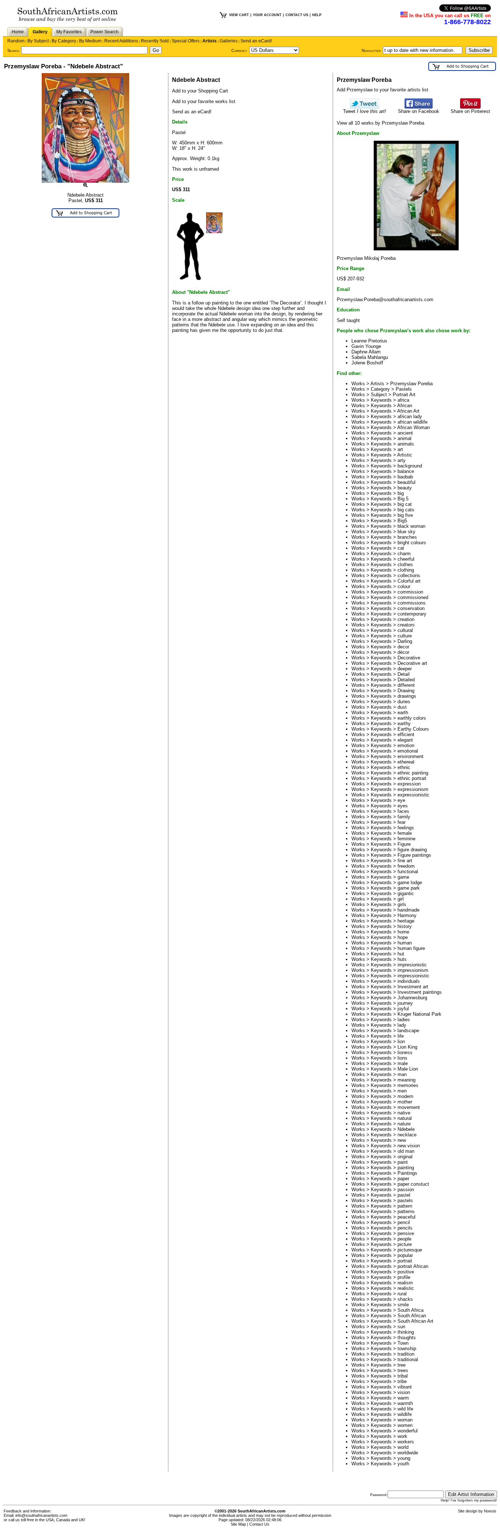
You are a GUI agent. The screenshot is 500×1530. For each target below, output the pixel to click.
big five (405, 515)
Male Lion (408, 1069)
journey (405, 1003)
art (400, 449)
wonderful (408, 1431)
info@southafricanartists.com (41, 1515)
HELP (316, 15)
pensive (406, 1233)
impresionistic (412, 964)
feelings (406, 827)
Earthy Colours (413, 729)
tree (402, 1365)
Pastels (404, 389)
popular (405, 1255)
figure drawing (412, 849)
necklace (407, 1134)
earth (403, 712)
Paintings (407, 1173)
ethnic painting (413, 773)
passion (406, 1189)
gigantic (406, 893)
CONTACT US (297, 15)
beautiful (406, 482)
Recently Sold (155, 40)
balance (406, 471)
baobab (405, 477)
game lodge (410, 882)
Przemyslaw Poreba (411, 383)
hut (401, 954)
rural (402, 1293)
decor (403, 647)
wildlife (405, 1414)
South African (412, 1315)
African (404, 405)
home (403, 932)
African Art (408, 411)
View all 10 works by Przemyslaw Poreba (380, 123)
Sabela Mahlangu (369, 357)
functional (408, 871)
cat (401, 548)
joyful (403, 1008)
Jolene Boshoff (367, 363)
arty (402, 460)
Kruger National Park (419, 1014)
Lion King (407, 1047)
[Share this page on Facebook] (418, 107)
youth (403, 1463)
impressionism (413, 970)
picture (405, 1244)
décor (403, 652)
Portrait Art (404, 394)
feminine (406, 838)
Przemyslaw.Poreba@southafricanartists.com (385, 299)
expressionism (413, 789)
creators (406, 625)
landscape (408, 1030)
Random (16, 40)
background (410, 466)
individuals (409, 981)
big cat (405, 504)
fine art (405, 860)
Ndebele (406, 1129)
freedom (406, 866)
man (402, 1074)
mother (405, 1102)
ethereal (406, 762)
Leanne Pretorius (369, 341)
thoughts (407, 1337)
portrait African (413, 1266)
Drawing (406, 690)
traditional (408, 1359)
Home (18, 31)
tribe (402, 1381)
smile (403, 1304)
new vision (409, 1145)
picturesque (410, 1250)
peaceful (406, 1217)
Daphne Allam (366, 352)
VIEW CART (239, 15)
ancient (405, 433)
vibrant (405, 1387)
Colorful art (409, 581)
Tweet (364, 111)
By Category (64, 40)
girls (402, 904)
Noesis (490, 1511)
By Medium (90, 40)
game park (409, 888)
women (405, 1425)
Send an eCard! (256, 40)
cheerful (406, 559)
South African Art (415, 1321)
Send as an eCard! (192, 111)
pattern (405, 1206)
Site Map (238, 1524)
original (405, 1156)
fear (402, 822)
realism (405, 1282)
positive (406, 1272)
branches (407, 537)
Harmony (407, 915)
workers (406, 1441)
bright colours (412, 542)
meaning (406, 1080)
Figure (404, 844)
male (403, 1063)
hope (403, 937)
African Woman (413, 427)
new (402, 1140)
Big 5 (403, 498)
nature (404, 1123)
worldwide (408, 1452)
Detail (404, 674)
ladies (404, 1019)
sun (401, 1326)
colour (404, 586)
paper (403, 1178)
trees (403, 1370)
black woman (411, 526)
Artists (209, 40)
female (405, 833)
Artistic (404, 455)
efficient (406, 734)
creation (406, 619)
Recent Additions (121, 40)
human (405, 943)
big (401, 493)
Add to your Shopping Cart (200, 91)
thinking (406, 1332)
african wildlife (413, 422)
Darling (405, 641)
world (403, 1447)
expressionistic (413, 795)
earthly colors (412, 718)
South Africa (410, 1310)
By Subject (38, 40)
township (407, 1348)
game (403, 877)
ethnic (404, 767)
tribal (403, 1376)
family (404, 816)
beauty (405, 488)
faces (403, 811)
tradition (406, 1354)
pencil (404, 1222)
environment (410, 756)
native (404, 1113)
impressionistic (413, 975)
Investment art (413, 986)
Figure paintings (414, 855)
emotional (408, 751)
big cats (406, 509)
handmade (408, 910)
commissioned (413, 597)
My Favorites (69, 31)
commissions (412, 603)
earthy (404, 723)
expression (409, 784)
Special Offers (185, 40)
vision (404, 1392)
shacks (405, 1299)
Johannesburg (412, 997)
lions (402, 1058)
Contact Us (259, 1524)
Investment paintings (420, 992)
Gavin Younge (366, 346)
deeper (405, 668)
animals (406, 444)
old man (406, 1151)
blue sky (406, 531)
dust (402, 707)
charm (404, 553)
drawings (407, 696)
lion (401, 1041)
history (405, 926)
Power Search (104, 31)
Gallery (40, 31)
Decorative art (412, 663)
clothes (405, 564)
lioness (405, 1052)
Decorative (409, 657)
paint (403, 1162)
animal (404, 438)
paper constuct (413, 1184)
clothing (406, 570)
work (402, 1436)
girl (401, 899)
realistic (406, 1288)
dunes (404, 701)
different (406, 685)
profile (404, 1277)
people (404, 1239)
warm (403, 1398)
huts (402, 959)
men (402, 1091)
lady (402, 1025)
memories (408, 1085)
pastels (405, 1200)
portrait (405, 1261)
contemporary (412, 614)
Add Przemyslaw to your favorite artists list (382, 89)
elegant (405, 740)
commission (410, 592)
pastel (404, 1195)
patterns (406, 1211)
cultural (405, 630)
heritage (406, 921)
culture (405, 636)
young (404, 1458)
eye (401, 800)
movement (409, 1107)
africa (403, 400)
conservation (411, 608)
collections (409, 575)
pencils (405, 1228)
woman (405, 1420)
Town (403, 1343)
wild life (405, 1409)
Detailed (406, 679)
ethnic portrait (412, 778)
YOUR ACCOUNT (267, 15)
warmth (405, 1403)
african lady (410, 416)
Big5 (402, 520)
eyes (403, 805)
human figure (411, 948)
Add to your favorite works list (203, 101)
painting (406, 1167)
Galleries (229, 40)
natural (405, 1118)
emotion (406, 745)
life (401, 1036)
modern (405, 1096)
